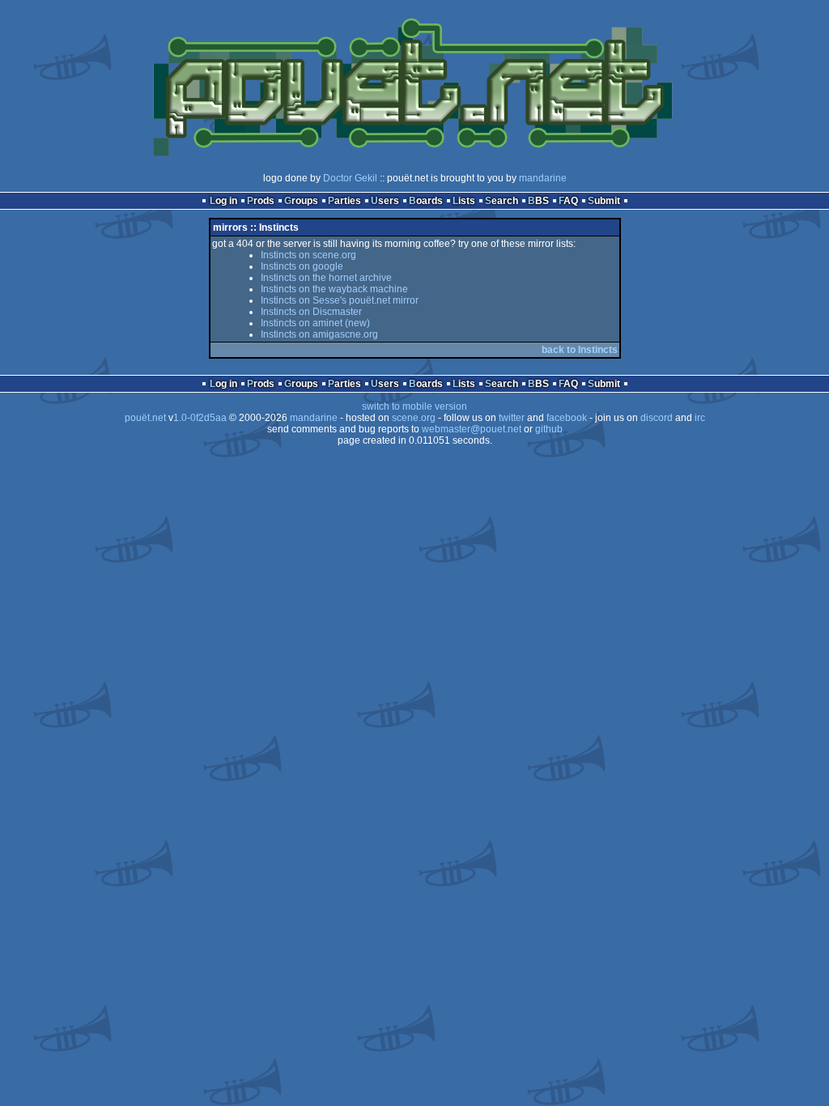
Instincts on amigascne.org (319, 334)
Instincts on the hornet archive (326, 277)
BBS (538, 200)
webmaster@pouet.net (471, 429)
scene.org (414, 417)
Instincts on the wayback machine (334, 289)
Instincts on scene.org (308, 255)
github (549, 429)
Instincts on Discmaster (311, 311)
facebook (566, 417)
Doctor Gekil (350, 178)
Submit (604, 200)
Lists (464, 200)
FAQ (568, 200)
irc (700, 417)
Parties (344, 200)
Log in (223, 200)
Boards (426, 200)
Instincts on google (302, 266)
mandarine (543, 178)
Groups (301, 200)
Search (501, 200)
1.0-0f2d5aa (200, 417)
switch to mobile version (414, 406)
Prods (260, 200)
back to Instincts (580, 349)
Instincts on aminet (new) (315, 323)
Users (385, 200)
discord (656, 417)
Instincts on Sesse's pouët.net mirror (340, 300)
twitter (512, 417)
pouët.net (145, 417)
